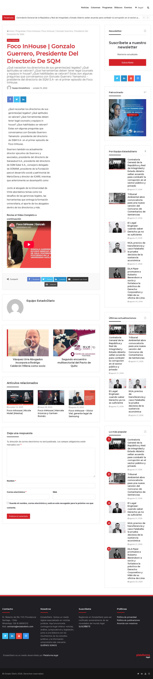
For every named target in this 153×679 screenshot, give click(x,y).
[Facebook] (10, 99)
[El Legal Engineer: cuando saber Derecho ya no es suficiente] (117, 227)
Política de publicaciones (128, 620)
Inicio (11, 31)
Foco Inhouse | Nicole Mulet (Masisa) (19, 412)
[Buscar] (148, 7)
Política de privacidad (127, 617)
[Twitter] (17, 99)
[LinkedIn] (23, 99)
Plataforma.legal (50, 655)
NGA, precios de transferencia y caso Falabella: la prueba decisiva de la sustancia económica (136, 252)
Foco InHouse (33, 31)
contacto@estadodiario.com (20, 626)
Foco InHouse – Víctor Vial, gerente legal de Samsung (81, 413)
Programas (107, 7)
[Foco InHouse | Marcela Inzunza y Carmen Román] (51, 397)
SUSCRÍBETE (84, 626)
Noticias (85, 7)
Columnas (95, 7)
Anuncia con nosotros (127, 623)
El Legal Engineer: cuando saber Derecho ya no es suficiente (136, 229)
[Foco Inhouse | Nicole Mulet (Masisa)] (20, 397)
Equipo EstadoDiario (21, 88)
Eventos (128, 7)
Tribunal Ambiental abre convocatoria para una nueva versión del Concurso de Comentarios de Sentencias (136, 204)
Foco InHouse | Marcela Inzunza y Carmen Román (51, 413)
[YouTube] (131, 78)
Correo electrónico (16, 492)
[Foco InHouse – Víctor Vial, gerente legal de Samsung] (82, 397)
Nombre (11, 481)
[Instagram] (138, 78)
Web (55, 492)
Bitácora (118, 7)
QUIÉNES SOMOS (48, 645)
